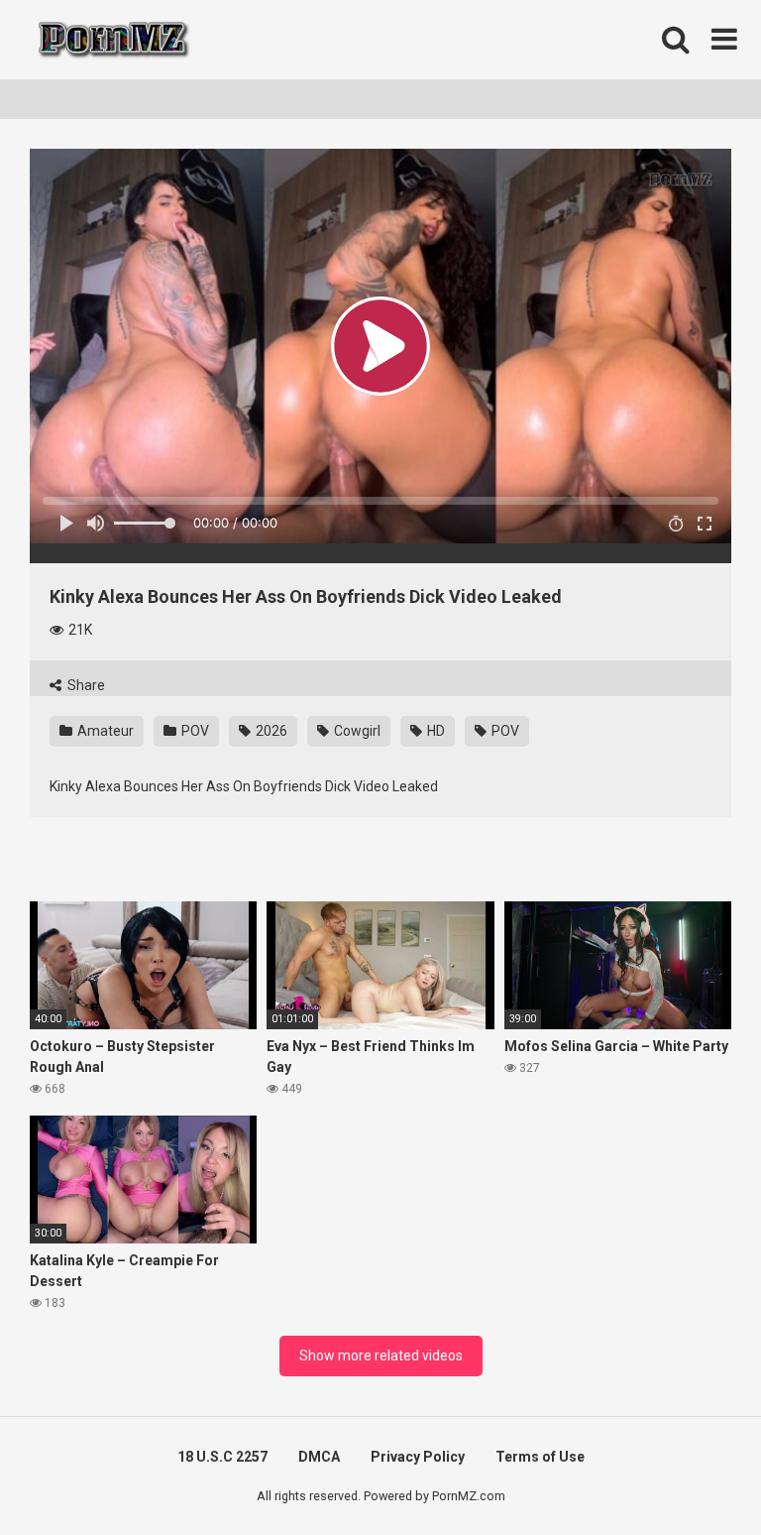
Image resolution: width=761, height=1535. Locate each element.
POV (193, 731)
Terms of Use (540, 1457)
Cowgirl (355, 731)
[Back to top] (694, 1475)
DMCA (319, 1457)
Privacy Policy (418, 1457)
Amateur (104, 731)
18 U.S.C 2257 (222, 1457)
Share (84, 685)
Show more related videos (381, 1355)
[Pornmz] (111, 39)
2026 (270, 731)
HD (434, 731)
